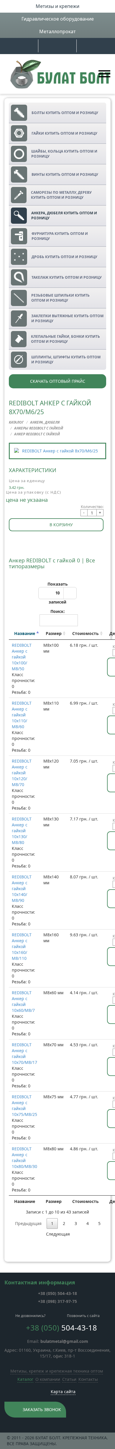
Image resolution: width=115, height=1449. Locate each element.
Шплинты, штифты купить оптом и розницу (66, 360)
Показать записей (57, 593)
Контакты (88, 1379)
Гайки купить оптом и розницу (64, 133)
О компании (47, 1379)
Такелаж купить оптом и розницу (67, 277)
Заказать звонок (42, 1409)
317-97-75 (57, 1301)
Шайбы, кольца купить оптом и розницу (64, 154)
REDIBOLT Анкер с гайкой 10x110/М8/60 (22, 714)
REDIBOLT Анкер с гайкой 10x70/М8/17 (24, 1053)
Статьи (69, 1379)
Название (24, 633)
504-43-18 (57, 1293)
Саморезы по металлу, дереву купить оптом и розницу (61, 195)
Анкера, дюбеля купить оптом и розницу (64, 215)
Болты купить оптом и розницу (65, 112)
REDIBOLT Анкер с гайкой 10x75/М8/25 (24, 1105)
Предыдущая (28, 1223)
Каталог (25, 1379)
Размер (54, 633)
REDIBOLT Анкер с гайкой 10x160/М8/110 (22, 946)
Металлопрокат (57, 31)
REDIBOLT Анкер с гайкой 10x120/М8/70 (22, 772)
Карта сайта (63, 1391)
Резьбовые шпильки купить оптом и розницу (60, 298)
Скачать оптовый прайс (57, 381)
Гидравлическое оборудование (58, 19)
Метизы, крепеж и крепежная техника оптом (56, 1371)
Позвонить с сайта (83, 1315)
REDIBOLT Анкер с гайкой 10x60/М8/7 (23, 1001)
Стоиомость (85, 633)
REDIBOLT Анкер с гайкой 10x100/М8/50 (22, 656)
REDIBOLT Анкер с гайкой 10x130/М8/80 (22, 830)
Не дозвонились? (30, 1315)
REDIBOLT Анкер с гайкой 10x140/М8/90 (22, 888)
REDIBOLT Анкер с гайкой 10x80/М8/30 (24, 1157)
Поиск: (57, 611)
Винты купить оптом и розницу (65, 174)
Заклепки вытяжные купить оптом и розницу (67, 318)
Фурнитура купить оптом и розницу (60, 236)
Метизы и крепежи (57, 6)
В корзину (61, 524)
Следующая (58, 1234)
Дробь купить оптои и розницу (64, 256)
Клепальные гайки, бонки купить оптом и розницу (65, 339)
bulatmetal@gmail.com (64, 1341)
